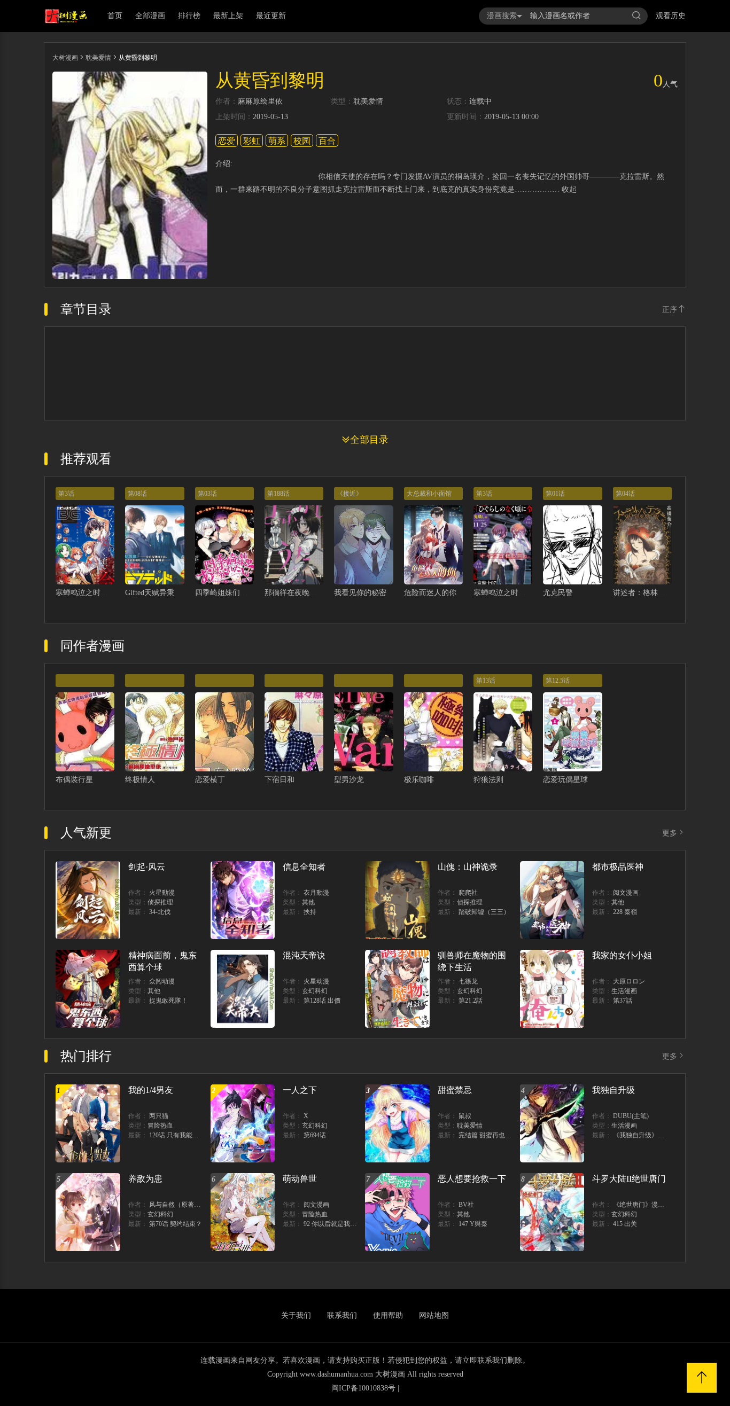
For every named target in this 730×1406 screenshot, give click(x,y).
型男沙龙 (349, 780)
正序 (669, 310)
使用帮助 (388, 1315)
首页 (114, 16)
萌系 (276, 140)
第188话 (278, 493)
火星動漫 (162, 892)
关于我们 (296, 1315)
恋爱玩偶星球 (565, 780)
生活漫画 (624, 991)
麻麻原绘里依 (260, 101)
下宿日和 (279, 780)
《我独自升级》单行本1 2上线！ (658, 1135)
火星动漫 (316, 981)
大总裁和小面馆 (429, 493)
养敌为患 (145, 1178)
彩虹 (251, 140)
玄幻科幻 (315, 991)
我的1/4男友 (150, 1090)
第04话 (625, 493)
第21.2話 (471, 1000)
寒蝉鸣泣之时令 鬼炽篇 (511, 593)
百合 (327, 140)
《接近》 (349, 493)
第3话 (66, 493)
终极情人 (140, 780)
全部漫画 (150, 16)
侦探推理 (160, 902)
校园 (301, 140)
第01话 (555, 493)
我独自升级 (613, 1090)
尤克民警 (558, 593)
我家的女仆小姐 (622, 955)
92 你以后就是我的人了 (336, 1224)
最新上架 (228, 16)
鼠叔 (465, 1116)
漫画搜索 (502, 16)
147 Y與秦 (473, 1224)
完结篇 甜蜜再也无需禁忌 (495, 1135)
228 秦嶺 (625, 912)
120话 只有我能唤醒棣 (180, 1135)
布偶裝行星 (74, 780)
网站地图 (434, 1315)
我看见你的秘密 (360, 593)
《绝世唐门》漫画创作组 (648, 1204)
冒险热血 (160, 1125)
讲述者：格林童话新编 (650, 593)
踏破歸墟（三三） (484, 912)
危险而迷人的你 (430, 593)
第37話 (622, 1000)
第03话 (207, 493)
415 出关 (625, 1224)
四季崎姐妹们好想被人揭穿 (240, 593)
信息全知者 (304, 866)
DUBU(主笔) (631, 1116)
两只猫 (158, 1116)
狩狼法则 (488, 780)
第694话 (315, 1135)
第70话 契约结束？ (175, 1224)
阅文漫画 (626, 892)
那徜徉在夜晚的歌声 (298, 593)
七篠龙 (468, 981)
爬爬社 (468, 892)
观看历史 (671, 16)
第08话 (137, 493)
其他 (308, 902)
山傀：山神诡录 (468, 866)
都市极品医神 (617, 866)
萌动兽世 (300, 1178)
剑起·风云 (146, 866)
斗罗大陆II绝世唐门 (629, 1178)
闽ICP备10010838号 (363, 1388)
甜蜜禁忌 (455, 1090)
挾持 (310, 912)
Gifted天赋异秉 (149, 593)
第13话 (485, 680)
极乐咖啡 (419, 780)
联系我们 (342, 1315)
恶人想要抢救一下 (472, 1178)
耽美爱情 (98, 57)
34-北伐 (159, 912)
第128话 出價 (322, 1000)
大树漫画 (65, 57)
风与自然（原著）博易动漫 (187, 1204)
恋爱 (226, 140)
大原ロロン (629, 981)
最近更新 (271, 16)
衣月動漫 (316, 892)
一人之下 (300, 1090)
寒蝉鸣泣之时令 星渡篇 (94, 593)
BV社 (466, 1204)
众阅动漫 (162, 981)
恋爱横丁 (210, 780)
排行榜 (189, 16)
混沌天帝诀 (304, 955)
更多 (669, 833)
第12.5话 (558, 680)
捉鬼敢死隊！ (168, 1000)
